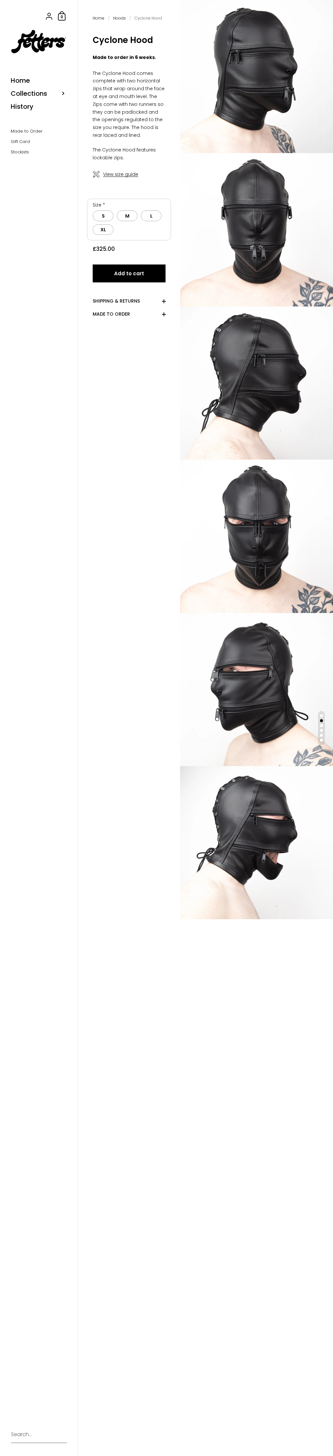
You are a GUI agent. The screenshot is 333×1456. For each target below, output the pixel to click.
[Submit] (58, 1435)
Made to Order (111, 314)
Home (98, 18)
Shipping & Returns (116, 301)
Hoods (119, 18)
